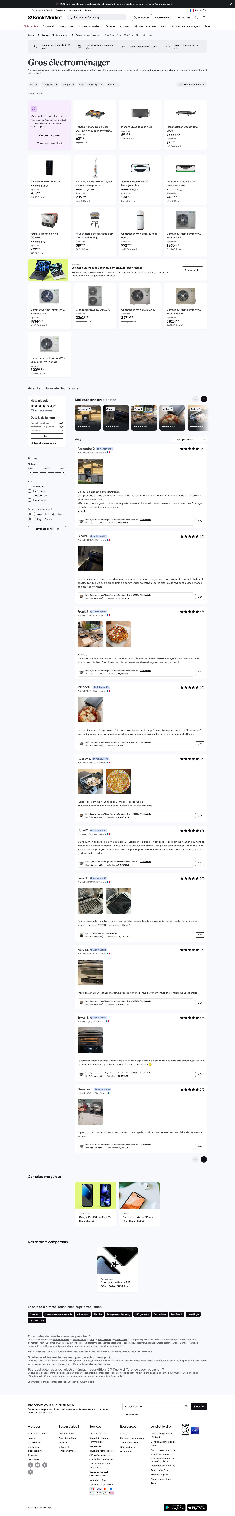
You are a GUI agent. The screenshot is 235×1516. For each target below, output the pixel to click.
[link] (192, 270)
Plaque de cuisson (145, 35)
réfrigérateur (79, 1339)
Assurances (95, 1446)
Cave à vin (109, 35)
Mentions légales (159, 1474)
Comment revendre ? (49, 143)
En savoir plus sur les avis (45, 443)
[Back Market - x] (30, 1472)
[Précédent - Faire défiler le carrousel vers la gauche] (195, 399)
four (92, 1339)
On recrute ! (34, 1459)
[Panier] (204, 17)
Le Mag (123, 1433)
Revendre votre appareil (101, 1450)
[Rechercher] (70, 17)
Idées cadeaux (127, 1446)
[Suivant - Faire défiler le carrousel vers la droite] (204, 399)
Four (119, 35)
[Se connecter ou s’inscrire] (196, 17)
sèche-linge (121, 1339)
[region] (141, 418)
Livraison (63, 1442)
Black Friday (126, 1451)
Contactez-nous (67, 1433)
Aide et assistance (68, 1437)
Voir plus (83, 511)
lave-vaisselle (104, 1339)
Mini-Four (128, 35)
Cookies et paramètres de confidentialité (162, 1459)
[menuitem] (66, 26)
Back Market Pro (97, 1480)
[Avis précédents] (195, 1159)
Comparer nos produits (132, 1437)
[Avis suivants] (204, 1159)
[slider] (30, 472)
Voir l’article (145, 519)
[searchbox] (99, 17)
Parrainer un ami (97, 1433)
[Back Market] (45, 17)
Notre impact (34, 1442)
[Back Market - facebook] (44, 1465)
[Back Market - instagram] (30, 1465)
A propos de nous (37, 1433)
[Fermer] (231, 4)
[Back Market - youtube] (37, 1465)
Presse (31, 1437)
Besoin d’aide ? (163, 17)
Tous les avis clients (130, 1442)
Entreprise (184, 17)
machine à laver (61, 1339)
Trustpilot (33, 1455)
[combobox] (33, 84)
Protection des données (163, 1465)
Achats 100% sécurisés (101, 1484)
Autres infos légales (161, 1470)
